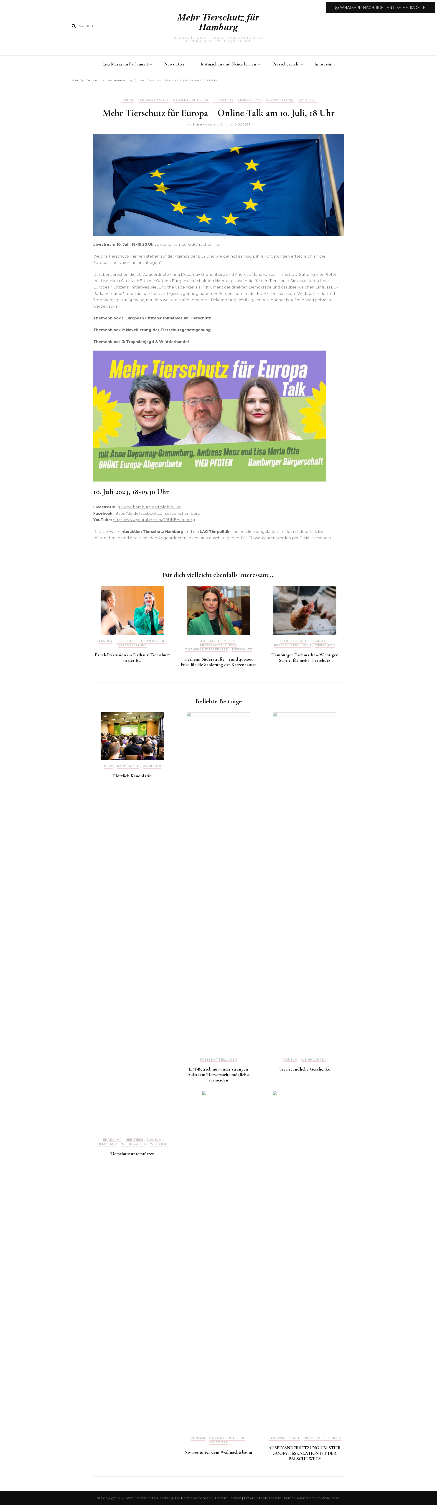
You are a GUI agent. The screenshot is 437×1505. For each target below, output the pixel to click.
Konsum (290, 1059)
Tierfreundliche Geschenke (304, 1069)
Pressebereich (285, 64)
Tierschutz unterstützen (132, 1153)
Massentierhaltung (191, 100)
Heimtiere (227, 641)
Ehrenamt (112, 1139)
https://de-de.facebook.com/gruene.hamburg (157, 513)
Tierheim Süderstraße (206, 649)
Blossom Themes (281, 1498)
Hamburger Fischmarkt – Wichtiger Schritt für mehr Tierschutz (304, 657)
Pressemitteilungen (218, 645)
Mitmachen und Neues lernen (228, 64)
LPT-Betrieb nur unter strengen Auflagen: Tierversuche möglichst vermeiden (218, 1074)
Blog (108, 766)
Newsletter (174, 64)
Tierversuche (250, 100)
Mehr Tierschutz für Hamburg (218, 21)
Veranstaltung (280, 100)
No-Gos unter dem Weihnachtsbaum (218, 1452)
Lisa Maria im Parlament (125, 64)
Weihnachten (313, 1059)
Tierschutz (223, 100)
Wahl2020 (152, 766)
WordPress (330, 1498)
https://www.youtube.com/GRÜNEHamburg (154, 520)
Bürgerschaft (293, 641)
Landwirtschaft (153, 100)
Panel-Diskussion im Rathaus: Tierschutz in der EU (132, 657)
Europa (127, 100)
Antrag (207, 641)
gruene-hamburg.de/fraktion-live (189, 244)
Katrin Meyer (202, 124)
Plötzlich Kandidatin (132, 776)
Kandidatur (128, 766)
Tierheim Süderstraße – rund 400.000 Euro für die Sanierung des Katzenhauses (218, 662)
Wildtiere (307, 100)
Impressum (325, 64)
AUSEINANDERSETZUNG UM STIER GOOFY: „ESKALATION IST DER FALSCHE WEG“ (304, 1453)
